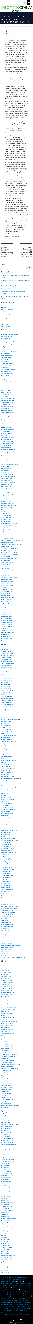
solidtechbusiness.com (8, 536)
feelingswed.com (6, 834)
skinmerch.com (5, 694)
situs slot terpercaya (19, 1286)
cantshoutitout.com (7, 986)
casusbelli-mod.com (7, 727)
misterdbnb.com (6, 565)
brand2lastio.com (6, 1087)
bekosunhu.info (5, 1200)
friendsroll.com (5, 737)
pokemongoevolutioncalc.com (10, 620)
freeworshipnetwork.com (8, 789)
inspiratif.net (5, 970)
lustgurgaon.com (6, 386)
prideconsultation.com (8, 378)
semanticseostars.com (8, 429)
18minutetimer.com (7, 427)
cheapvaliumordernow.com (9, 554)
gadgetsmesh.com (7, 441)
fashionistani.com (6, 832)
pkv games (16, 236)
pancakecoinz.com (7, 374)
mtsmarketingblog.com (8, 1161)
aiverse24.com (5, 933)
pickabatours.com (6, 349)
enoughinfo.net (5, 1239)
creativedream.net (6, 1093)
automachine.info (6, 491)
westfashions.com (6, 1126)
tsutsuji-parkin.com (7, 772)
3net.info (4, 746)
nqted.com (4, 879)
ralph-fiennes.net (6, 1103)
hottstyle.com (5, 857)
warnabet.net (5, 1243)
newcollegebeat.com (7, 690)
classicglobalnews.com (8, 947)
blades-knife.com (6, 480)
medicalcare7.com (7, 1046)
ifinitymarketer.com (7, 604)
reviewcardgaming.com (8, 538)
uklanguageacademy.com (9, 341)
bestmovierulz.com (7, 698)
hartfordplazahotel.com (8, 1255)
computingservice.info (8, 452)
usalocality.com (6, 657)
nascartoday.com (6, 877)
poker (3, 322)
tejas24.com (5, 1167)
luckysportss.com (6, 612)
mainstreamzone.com (8, 431)
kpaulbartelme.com (7, 546)
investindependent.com (8, 863)
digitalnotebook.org (7, 402)
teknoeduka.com (6, 898)
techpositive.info (6, 456)
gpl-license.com (6, 842)
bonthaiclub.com (6, 725)
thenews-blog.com (7, 900)
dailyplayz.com (5, 595)
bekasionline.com (6, 980)
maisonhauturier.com (7, 869)
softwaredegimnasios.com (9, 908)
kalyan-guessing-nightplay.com (10, 1064)
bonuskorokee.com (7, 585)
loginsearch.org (5, 1223)
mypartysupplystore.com (8, 678)
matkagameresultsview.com (9, 1054)
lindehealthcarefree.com (8, 343)
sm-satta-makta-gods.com (9, 906)
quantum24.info (6, 519)
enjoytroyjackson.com (7, 824)
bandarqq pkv (5, 1292)
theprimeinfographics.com (9, 552)
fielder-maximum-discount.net (10, 1106)
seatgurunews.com (7, 744)
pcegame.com (5, 885)
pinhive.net (4, 1241)
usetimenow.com (6, 1071)
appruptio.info (5, 1272)
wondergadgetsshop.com (8, 742)
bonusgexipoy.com (7, 587)
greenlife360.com (6, 984)
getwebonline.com (6, 1097)
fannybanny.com (6, 602)
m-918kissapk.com (6, 1258)
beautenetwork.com (7, 939)
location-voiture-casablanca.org (11, 544)
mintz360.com (5, 394)
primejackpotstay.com (8, 626)
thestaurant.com (6, 575)
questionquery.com (7, 1143)
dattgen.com (5, 816)
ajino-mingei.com (6, 715)
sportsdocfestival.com (8, 637)
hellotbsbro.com (6, 448)
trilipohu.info (5, 1270)
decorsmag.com (6, 1003)
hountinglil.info (5, 380)
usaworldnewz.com (7, 653)
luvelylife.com (5, 1116)
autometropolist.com (7, 807)
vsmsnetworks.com (7, 972)
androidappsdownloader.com (10, 1069)
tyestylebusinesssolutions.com (10, 571)
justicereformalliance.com (9, 707)
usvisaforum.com (6, 696)
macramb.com (5, 1118)
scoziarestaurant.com (7, 918)
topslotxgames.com (7, 1023)
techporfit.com (5, 978)
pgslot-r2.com (5, 887)
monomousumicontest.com (9, 497)
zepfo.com (4, 894)
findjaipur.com (5, 682)
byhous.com (5, 1253)
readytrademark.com (7, 914)
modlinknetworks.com (7, 608)
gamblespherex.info (7, 503)
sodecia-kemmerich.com (8, 558)
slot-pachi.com (5, 408)
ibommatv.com (6, 976)
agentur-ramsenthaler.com (9, 505)
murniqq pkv (19, 1302)
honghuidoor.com (6, 1038)
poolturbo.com (5, 1169)
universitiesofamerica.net (8, 1007)
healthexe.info (5, 1177)
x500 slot (9, 1286)
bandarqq (14, 1296)
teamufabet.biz (5, 997)
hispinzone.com (6, 1032)
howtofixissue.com (6, 995)
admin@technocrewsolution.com (16, 33)
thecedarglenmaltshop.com (9, 334)
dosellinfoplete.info (7, 1206)
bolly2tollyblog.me (6, 1247)
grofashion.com (6, 618)
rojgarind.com (5, 423)
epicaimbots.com (6, 826)
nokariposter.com (6, 1062)
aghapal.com (5, 764)
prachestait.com (6, 1171)
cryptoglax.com (6, 709)
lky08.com (4, 1101)
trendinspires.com (6, 1132)
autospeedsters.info (7, 493)
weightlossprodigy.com (8, 398)
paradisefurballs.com (7, 413)
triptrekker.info (5, 509)
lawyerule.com (5, 1157)
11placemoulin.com (6, 392)
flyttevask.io (4, 1251)
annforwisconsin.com (7, 680)
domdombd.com (6, 593)
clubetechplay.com (7, 591)
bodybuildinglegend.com (8, 1145)
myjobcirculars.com (7, 1019)
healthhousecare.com (7, 846)
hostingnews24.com (7, 855)
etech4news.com (6, 828)
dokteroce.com (5, 1151)
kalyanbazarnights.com (8, 1034)
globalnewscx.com (6, 468)
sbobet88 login (9, 1300)
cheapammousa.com (7, 777)
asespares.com (5, 801)
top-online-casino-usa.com (9, 1036)
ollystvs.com (5, 466)
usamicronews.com (7, 616)
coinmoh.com (5, 811)
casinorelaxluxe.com (7, 589)
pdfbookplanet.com (7, 472)
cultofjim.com (5, 684)
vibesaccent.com (6, 666)
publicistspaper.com (7, 926)
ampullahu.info (5, 1190)
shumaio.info (5, 1214)
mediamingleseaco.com (8, 1159)
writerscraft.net (5, 1079)
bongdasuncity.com (7, 406)
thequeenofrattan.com (8, 476)
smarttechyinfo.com (7, 400)
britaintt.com (5, 951)
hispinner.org (5, 1058)
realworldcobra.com (7, 489)
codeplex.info (5, 748)
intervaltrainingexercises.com (10, 569)
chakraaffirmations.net (8, 382)
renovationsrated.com (8, 916)
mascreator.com (6, 871)
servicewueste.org (6, 1013)
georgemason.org (6, 337)
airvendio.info (5, 1175)
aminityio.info (5, 1184)
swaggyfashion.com (7, 1138)
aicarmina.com (5, 676)
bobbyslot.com (5, 390)
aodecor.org (4, 1225)
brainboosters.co (6, 670)
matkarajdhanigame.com (8, 363)
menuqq (3, 1277)
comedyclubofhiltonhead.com (10, 548)
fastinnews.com (6, 600)
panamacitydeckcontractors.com (11, 1124)
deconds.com (5, 953)
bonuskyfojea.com (6, 583)
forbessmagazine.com (8, 838)
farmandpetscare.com (8, 450)
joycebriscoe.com (6, 674)
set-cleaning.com (6, 922)
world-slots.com (6, 367)
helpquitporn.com (6, 850)
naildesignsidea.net (7, 783)
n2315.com (4, 1095)
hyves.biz (4, 1237)
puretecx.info (5, 1180)
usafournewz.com (6, 659)
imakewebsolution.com (8, 369)
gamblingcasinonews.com (9, 1005)
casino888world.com (7, 563)
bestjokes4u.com (6, 384)
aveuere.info (5, 415)
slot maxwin (22, 1283)
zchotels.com (5, 892)
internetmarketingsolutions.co (10, 464)
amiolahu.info (5, 1186)
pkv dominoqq (5, 326)
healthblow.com (6, 1073)
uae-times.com (6, 966)
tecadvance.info (6, 1182)
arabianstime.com (6, 803)
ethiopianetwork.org (7, 439)
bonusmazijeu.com (7, 581)
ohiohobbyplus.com (7, 711)
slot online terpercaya (7, 310)
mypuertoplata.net (7, 990)
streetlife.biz (4, 1235)
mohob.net (4, 396)
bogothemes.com (6, 713)
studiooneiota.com (7, 485)
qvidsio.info (4, 1212)
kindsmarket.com (6, 1114)
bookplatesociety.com (8, 729)
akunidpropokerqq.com (8, 752)
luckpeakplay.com (6, 614)
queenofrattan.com (7, 474)
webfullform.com (6, 999)
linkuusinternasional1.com (8, 735)
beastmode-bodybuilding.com (10, 351)
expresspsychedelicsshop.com (10, 830)
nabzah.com (5, 1050)
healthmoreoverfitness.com (9, 1021)
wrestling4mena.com (7, 1083)
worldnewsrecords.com (8, 532)
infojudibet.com (6, 357)
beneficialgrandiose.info (8, 1202)
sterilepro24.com (6, 534)
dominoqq (4, 318)
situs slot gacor (11, 1298)
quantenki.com (5, 521)
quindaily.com (5, 929)
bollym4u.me (5, 1245)
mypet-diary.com (6, 1120)
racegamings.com (6, 624)
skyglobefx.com (6, 501)
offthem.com (5, 974)
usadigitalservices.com (8, 1089)
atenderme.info (6, 1196)
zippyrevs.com (5, 1015)
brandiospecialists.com (8, 1044)
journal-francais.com (7, 1153)
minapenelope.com (7, 705)
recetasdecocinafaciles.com (9, 781)
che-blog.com (5, 371)
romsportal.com (6, 634)
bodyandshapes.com (7, 943)
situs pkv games (17, 1279)
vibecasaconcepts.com (8, 517)
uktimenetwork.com (7, 651)
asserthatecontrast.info (8, 1194)
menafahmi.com (6, 873)
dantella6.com (5, 1027)
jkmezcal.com (5, 567)
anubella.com (5, 935)
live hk (3, 312)
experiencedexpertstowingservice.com (12, 540)
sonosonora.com (6, 733)
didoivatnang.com (6, 818)
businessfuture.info (7, 355)
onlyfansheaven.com (7, 1099)
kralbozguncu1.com (7, 865)
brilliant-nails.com (6, 1147)
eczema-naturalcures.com (9, 760)
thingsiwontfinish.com (7, 641)
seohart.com (5, 920)
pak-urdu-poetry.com (7, 460)
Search (3, 264)
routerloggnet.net (6, 1025)
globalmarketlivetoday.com (9, 840)
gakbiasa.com (5, 1262)
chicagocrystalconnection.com (10, 1266)
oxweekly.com (5, 1122)
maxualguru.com (6, 404)
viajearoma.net (5, 770)
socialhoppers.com (7, 1091)
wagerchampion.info (7, 495)
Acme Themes (20, 1323)
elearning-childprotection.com (10, 1081)
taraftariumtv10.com (7, 1140)
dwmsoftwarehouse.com (8, 822)
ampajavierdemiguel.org (8, 668)
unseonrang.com (6, 458)
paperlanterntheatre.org (8, 787)
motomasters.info (6, 513)
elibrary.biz (4, 758)
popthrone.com (6, 365)
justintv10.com (5, 1155)
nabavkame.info (6, 1260)
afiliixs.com (4, 795)
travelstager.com (6, 1130)
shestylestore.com (6, 639)
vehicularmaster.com (7, 663)
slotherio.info (5, 1216)
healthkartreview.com (7, 848)
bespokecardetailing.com (8, 754)
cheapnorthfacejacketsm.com (10, 719)
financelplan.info (6, 353)
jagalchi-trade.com (7, 700)
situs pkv (25, 1296)
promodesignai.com (7, 924)
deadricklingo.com (6, 499)
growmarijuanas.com (7, 433)
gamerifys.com (5, 968)
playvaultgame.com (7, 630)
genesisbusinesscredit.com (9, 1110)
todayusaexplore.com (7, 655)
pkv (17, 1283)
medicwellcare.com (7, 526)
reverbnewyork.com (7, 692)
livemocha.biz (5, 1233)
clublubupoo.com (6, 579)
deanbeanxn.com (6, 361)
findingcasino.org (6, 487)
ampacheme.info (6, 1188)
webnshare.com (6, 435)
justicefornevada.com (7, 443)
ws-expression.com (7, 889)
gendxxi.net (4, 511)
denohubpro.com (6, 478)
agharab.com (5, 774)
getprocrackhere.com (7, 597)
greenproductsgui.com (8, 419)
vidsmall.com (5, 528)
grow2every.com (6, 844)
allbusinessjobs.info (7, 345)
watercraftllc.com (6, 791)
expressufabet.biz (6, 988)
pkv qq (3, 1296)
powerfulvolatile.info (7, 1210)
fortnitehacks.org (6, 1221)
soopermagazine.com (7, 910)
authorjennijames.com (8, 768)
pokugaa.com (5, 628)
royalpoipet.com (6, 573)
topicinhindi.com (6, 339)
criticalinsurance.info (7, 1060)
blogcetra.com (5, 462)
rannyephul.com (6, 1134)
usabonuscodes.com (7, 904)
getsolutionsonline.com (8, 1056)
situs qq (3, 308)
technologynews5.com (8, 896)
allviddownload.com (7, 1001)
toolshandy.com (6, 1128)
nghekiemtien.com (7, 1163)
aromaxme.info (5, 1192)
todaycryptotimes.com (8, 902)
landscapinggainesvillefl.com (9, 867)
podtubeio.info (5, 1208)
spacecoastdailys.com (8, 912)
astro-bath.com (6, 762)
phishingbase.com (6, 622)
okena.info (4, 750)
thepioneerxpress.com (8, 992)
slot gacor (20, 1281)
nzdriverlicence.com (7, 881)
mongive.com (5, 1052)
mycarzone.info (6, 515)
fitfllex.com (4, 1108)
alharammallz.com (6, 797)
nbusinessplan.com (7, 982)
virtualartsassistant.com (8, 550)
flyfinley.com (5, 376)
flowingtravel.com (6, 1040)
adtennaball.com (6, 1048)
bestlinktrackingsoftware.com (10, 577)
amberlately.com (6, 672)
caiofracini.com (6, 454)
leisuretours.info (6, 445)
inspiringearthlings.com (8, 861)
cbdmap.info (5, 359)
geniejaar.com (5, 388)
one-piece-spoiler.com (8, 482)
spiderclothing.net (6, 740)
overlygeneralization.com (8, 437)
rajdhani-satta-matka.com (9, 1077)
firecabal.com (5, 836)
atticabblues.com (6, 805)
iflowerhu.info (5, 1264)
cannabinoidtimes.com (8, 417)
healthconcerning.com (8, 421)
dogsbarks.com (5, 820)
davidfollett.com (6, 688)
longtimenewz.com (7, 610)
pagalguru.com (5, 883)
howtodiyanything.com (8, 859)
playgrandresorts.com (7, 632)
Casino (8, 236)
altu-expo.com (5, 766)
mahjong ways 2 (23, 1310)
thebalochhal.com (6, 661)
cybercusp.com (6, 949)
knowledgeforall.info (7, 1085)
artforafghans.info (6, 1173)
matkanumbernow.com (8, 1017)
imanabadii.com (6, 1268)
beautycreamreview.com (8, 809)
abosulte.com (5, 931)
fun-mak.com (5, 560)
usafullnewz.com (6, 649)
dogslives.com (5, 470)
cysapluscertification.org (8, 1219)
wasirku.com (5, 1165)
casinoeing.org (5, 1231)
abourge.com (5, 793)
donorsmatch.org (6, 1227)
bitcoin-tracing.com (7, 941)
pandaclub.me (5, 1249)
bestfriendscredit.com (7, 756)
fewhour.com (5, 425)
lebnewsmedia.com (7, 731)
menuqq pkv (11, 1302)
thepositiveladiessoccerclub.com (11, 779)
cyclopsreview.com (7, 814)
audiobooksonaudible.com (9, 937)
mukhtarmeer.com (7, 875)
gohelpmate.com (6, 1075)
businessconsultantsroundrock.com (11, 945)
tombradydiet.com (7, 723)
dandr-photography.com (8, 1149)
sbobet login (21, 1298)
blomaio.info (5, 1204)
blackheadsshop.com (7, 542)
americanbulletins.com (8, 799)
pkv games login (6, 314)
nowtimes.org (5, 1229)
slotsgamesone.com (7, 1029)
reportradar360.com (7, 1136)
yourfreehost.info (6, 717)
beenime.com (5, 556)
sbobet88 (12, 1283)
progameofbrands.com (8, 1009)
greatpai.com (5, 785)
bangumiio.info (5, 1198)
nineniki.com (5, 1042)
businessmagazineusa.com (9, 524)
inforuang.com (5, 1112)
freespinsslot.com (6, 411)
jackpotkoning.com (7, 606)
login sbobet (18, 1300)
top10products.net (6, 347)
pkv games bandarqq (20, 1277)
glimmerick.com (6, 686)
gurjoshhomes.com (7, 721)
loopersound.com (6, 703)
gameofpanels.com (7, 1066)
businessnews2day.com (8, 530)
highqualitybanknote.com (8, 853)
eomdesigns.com (6, 507)
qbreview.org (5, 1011)
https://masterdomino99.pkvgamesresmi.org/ (15, 1314)
